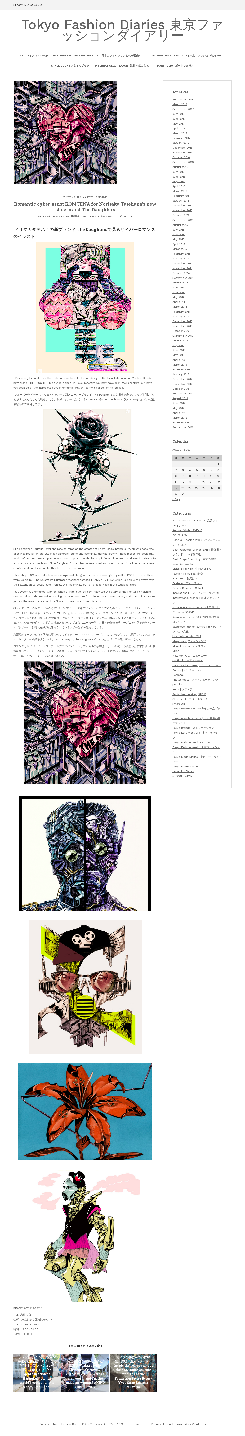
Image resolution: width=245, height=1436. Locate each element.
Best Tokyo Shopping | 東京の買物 (194, 559)
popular (177, 684)
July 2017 (178, 113)
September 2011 (182, 427)
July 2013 (178, 345)
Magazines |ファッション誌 (189, 641)
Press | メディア (182, 689)
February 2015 (181, 253)
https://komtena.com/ (27, 1307)
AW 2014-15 (179, 535)
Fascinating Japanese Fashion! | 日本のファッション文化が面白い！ (98, 55)
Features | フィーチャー (187, 583)
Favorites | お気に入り (186, 578)
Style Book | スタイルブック (70, 65)
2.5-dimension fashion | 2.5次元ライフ (196, 520)
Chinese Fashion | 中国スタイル (192, 568)
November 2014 (182, 268)
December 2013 (182, 321)
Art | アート (44, 216)
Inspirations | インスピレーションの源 (195, 592)
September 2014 (183, 277)
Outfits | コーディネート (187, 660)
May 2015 (178, 239)
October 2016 (181, 157)
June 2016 (178, 176)
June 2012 (178, 403)
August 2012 (180, 398)
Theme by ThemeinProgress (144, 1423)
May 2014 (178, 297)
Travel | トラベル (183, 771)
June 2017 (178, 118)
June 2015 (178, 234)
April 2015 (178, 244)
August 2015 (180, 224)
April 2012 (178, 412)
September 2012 (183, 393)
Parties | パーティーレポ (187, 670)
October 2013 (181, 330)
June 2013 (178, 350)
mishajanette (85, 197)
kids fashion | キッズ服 (186, 636)
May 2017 (178, 123)
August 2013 (180, 340)
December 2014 (182, 263)
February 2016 (181, 195)
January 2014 (180, 316)
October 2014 (181, 272)
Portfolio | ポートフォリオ (175, 65)
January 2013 (180, 374)
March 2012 (179, 417)
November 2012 (182, 383)
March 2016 (179, 190)
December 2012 (182, 378)
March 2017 (179, 133)
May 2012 (178, 408)
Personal (178, 674)
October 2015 (181, 215)
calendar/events (182, 563)
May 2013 (178, 354)
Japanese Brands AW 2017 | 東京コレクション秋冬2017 (186, 55)
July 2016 (178, 171)
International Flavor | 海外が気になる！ (123, 65)
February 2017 (181, 137)
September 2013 (183, 335)
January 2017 (180, 142)
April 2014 (178, 301)
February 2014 (181, 311)
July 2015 (178, 229)
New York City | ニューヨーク (190, 655)
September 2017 (183, 109)
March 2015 (179, 248)
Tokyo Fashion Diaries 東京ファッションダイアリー (122, 30)
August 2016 (180, 166)
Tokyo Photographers (186, 766)
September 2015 (183, 220)
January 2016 (180, 200)
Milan (175, 650)
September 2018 (183, 99)
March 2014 (179, 306)
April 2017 (178, 128)
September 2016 (183, 162)
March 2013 (179, 364)
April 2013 (178, 359)
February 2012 (181, 422)
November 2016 (182, 152)
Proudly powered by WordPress (185, 1423)
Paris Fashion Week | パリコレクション (196, 665)
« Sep (176, 499)
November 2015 (182, 210)
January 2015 (180, 258)
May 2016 (178, 181)
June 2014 (178, 292)
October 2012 (181, 388)
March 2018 (179, 104)
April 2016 (178, 186)
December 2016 (182, 147)
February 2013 (181, 369)
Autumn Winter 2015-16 (187, 530)
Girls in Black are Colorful (188, 588)
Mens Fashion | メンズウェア (190, 646)
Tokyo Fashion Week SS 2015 (191, 742)
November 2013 (182, 325)
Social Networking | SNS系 (189, 694)
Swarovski (178, 703)
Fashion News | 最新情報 (66, 216)
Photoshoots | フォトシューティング (195, 679)
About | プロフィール (34, 55)
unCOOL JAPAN (182, 776)
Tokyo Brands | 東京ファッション (100, 216)
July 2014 (178, 287)
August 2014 (180, 282)
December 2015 (182, 205)
